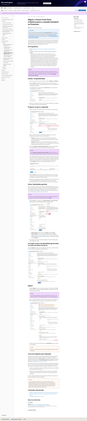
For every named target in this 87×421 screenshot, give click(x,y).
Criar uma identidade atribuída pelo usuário (45, 235)
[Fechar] (13, 16)
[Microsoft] (1, 8)
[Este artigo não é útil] (81, 31)
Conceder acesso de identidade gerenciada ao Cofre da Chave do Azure (79, 24)
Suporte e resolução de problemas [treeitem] (7, 75)
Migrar (75, 25)
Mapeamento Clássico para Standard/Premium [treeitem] (8, 51)
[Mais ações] (58, 16)
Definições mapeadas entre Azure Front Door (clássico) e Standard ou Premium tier (44, 392)
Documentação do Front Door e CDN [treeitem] (7, 19)
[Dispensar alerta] (85, 2)
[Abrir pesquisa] (80, 8)
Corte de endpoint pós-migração (79, 27)
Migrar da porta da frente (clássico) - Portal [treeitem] (8, 53)
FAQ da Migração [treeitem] (5, 62)
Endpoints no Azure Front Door (41, 361)
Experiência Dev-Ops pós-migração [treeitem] (7, 65)
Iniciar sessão (84, 7)
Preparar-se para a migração (78, 20)
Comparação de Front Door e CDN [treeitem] (8, 24)
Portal (77, 10)
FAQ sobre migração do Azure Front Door (37, 396)
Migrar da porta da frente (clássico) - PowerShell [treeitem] (8, 56)
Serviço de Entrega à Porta (40, 16)
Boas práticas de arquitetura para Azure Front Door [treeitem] (8, 27)
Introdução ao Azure (82, 10)
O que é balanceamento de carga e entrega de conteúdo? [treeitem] (8, 31)
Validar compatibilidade (77, 19)
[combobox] (7, 17)
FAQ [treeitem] (3, 36)
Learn (29, 16)
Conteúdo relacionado (77, 28)
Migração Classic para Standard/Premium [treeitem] (7, 48)
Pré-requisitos (76, 18)
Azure (32, 16)
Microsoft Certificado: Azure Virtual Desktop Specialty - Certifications (39, 404)
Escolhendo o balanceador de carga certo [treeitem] (7, 34)
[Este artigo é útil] (80, 31)
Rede (34, 16)
